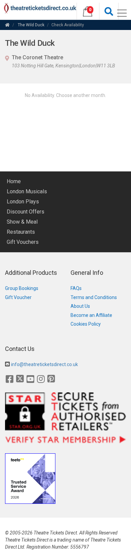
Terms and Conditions (94, 297)
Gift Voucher (18, 297)
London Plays (23, 201)
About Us (80, 306)
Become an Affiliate (91, 315)
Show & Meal (22, 222)
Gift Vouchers (23, 242)
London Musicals (27, 191)
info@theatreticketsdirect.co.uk (44, 364)
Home (14, 181)
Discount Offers (25, 211)
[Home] (7, 25)
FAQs (76, 288)
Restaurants (21, 232)
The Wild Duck (31, 25)
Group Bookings (21, 288)
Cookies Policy (86, 324)
